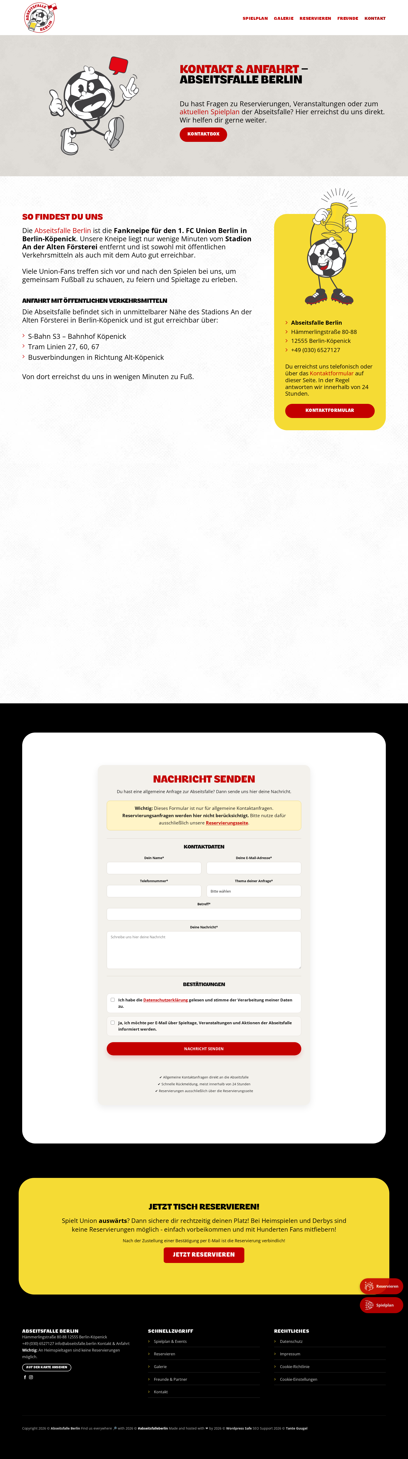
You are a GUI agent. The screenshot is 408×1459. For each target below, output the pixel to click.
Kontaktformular (332, 373)
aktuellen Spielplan (210, 111)
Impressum (290, 1354)
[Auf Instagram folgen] (31, 1377)
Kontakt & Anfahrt (114, 1343)
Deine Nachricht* (204, 927)
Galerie (283, 19)
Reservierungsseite (227, 823)
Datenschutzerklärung (165, 1000)
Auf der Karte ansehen (46, 1367)
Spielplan (255, 19)
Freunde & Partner (170, 1379)
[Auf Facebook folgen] (25, 1377)
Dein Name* (154, 858)
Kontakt (375, 19)
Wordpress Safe (239, 1428)
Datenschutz (291, 1341)
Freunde (347, 19)
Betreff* (204, 904)
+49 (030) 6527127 (38, 1343)
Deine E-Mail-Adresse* (254, 858)
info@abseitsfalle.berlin (76, 1343)
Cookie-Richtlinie (295, 1366)
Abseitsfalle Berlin (62, 230)
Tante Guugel (296, 1428)
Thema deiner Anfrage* (254, 881)
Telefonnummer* (154, 881)
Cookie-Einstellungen (298, 1379)
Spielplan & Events (170, 1341)
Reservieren (315, 19)
